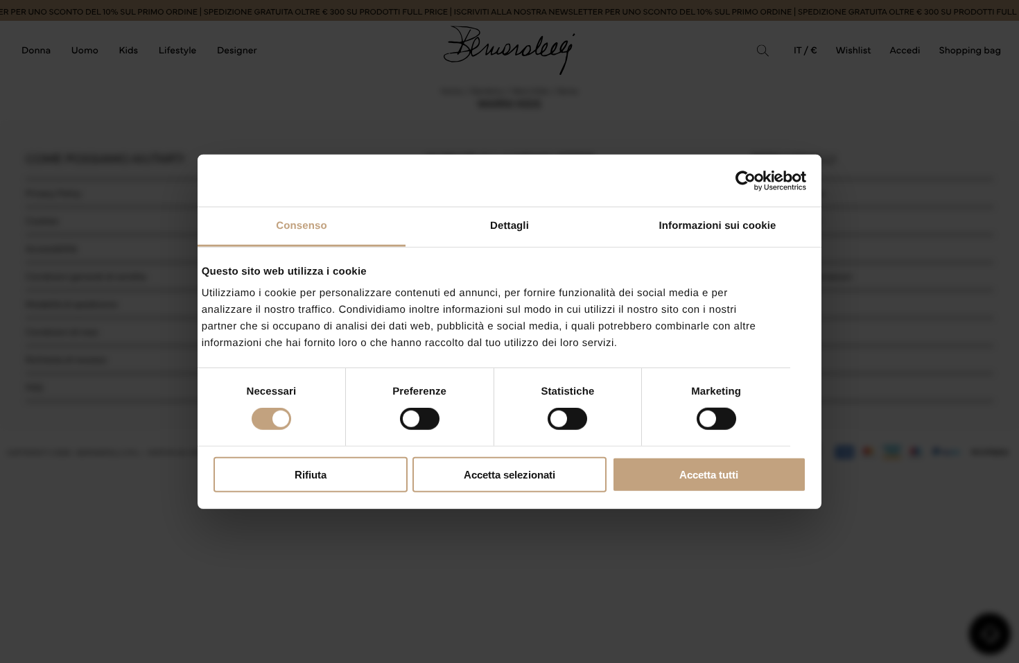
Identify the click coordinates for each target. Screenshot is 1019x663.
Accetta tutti (708, 475)
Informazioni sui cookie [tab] (717, 226)
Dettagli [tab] (509, 226)
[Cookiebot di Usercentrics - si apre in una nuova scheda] (745, 180)
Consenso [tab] (301, 226)
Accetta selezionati (509, 475)
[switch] (419, 419)
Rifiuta (310, 475)
